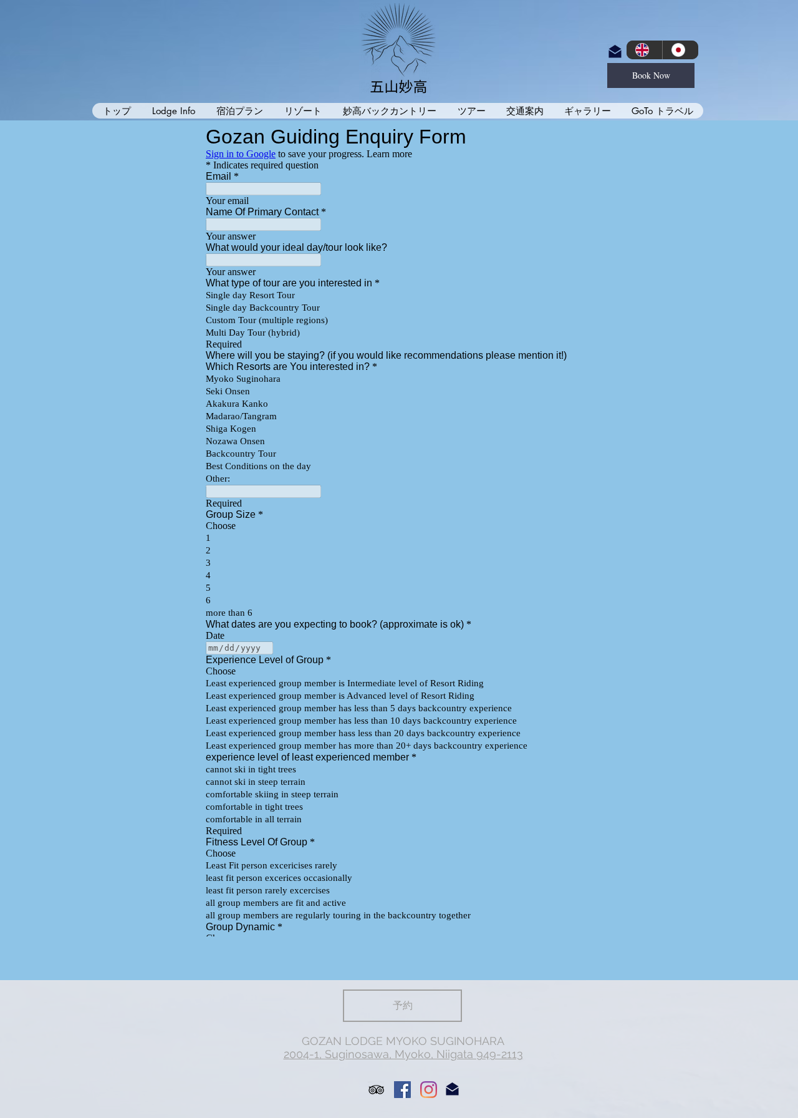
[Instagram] (428, 1089)
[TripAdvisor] (376, 1089)
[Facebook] (402, 1089)
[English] (644, 50)
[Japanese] (680, 50)
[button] (173, 111)
